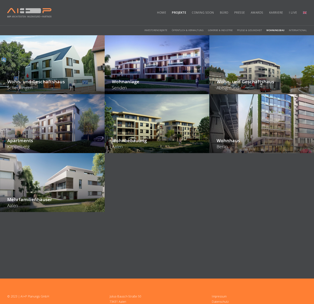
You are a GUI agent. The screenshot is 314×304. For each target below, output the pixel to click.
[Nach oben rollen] (307, 296)
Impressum (219, 296)
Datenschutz (220, 302)
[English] (305, 13)
